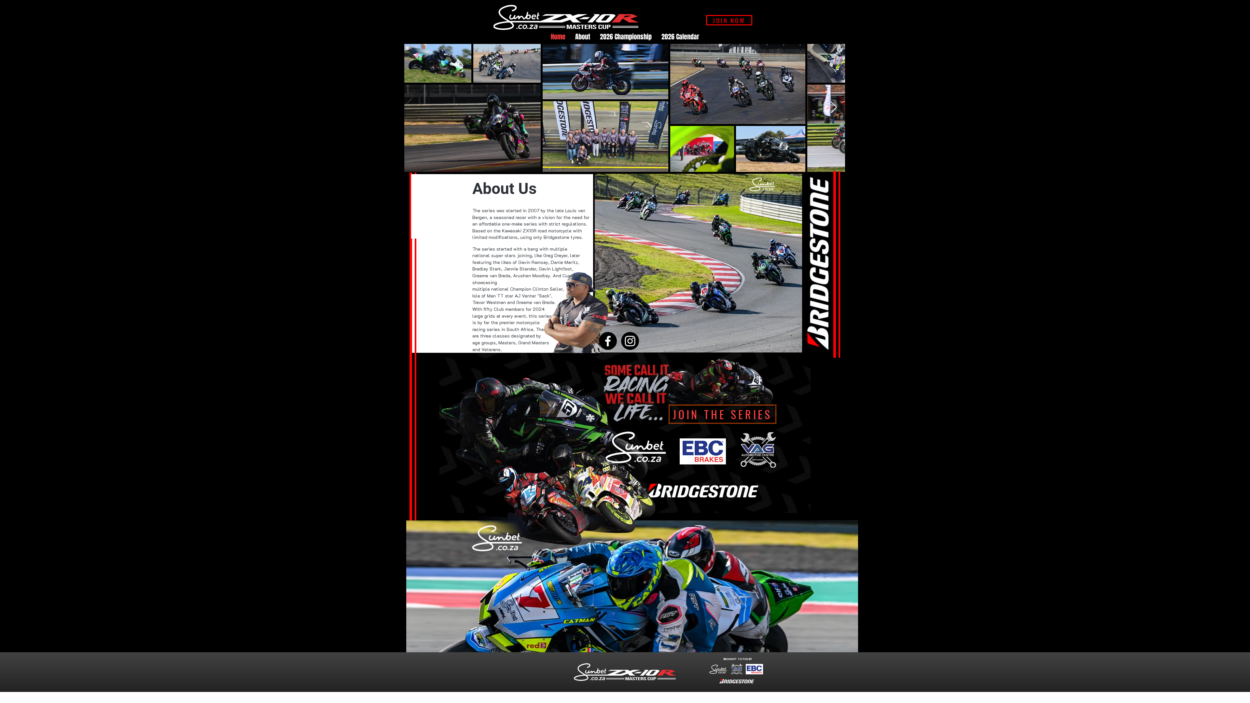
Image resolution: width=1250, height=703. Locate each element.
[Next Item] (834, 107)
